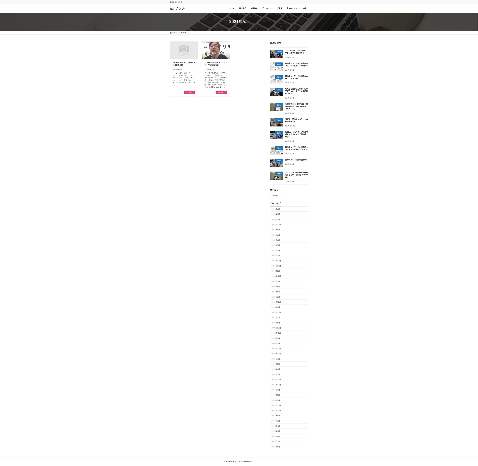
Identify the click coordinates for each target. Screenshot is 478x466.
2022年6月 (275, 307)
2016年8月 (275, 436)
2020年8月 (275, 338)
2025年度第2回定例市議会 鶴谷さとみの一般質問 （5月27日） (296, 175)
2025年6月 (275, 240)
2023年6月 (275, 287)
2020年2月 (275, 343)
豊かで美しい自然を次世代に (296, 160)
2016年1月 (275, 442)
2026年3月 (275, 214)
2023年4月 (275, 292)
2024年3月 (275, 271)
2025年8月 (275, 230)
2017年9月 (275, 416)
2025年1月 (275, 256)
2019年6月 (275, 359)
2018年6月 (275, 390)
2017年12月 (276, 405)
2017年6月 (275, 421)
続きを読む (189, 92)
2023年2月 (275, 297)
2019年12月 (276, 349)
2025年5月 (275, 245)
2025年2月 (275, 250)
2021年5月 (275, 323)
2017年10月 (276, 411)
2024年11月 (276, 261)
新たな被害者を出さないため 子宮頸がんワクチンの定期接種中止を (296, 91)
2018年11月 (276, 385)
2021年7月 (275, 318)
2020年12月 (276, 328)
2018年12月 (276, 380)
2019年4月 (275, 369)
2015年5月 (275, 447)
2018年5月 (275, 395)
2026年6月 (275, 209)
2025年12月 (276, 225)
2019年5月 (275, 364)
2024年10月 (276, 266)
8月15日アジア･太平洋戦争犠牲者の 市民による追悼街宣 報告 (296, 134)
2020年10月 (276, 333)
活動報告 (274, 196)
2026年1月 (275, 219)
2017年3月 (275, 431)
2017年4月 (275, 426)
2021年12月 (276, 312)
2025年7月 (275, 235)
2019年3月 (275, 374)
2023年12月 (276, 276)
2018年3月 (275, 400)
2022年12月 (276, 302)
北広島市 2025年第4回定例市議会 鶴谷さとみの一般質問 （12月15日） (296, 106)
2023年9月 (275, 281)
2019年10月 (276, 354)
